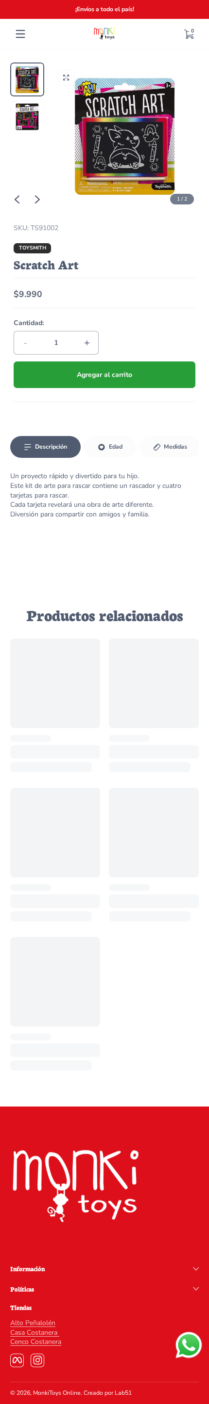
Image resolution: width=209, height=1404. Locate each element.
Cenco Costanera (35, 1341)
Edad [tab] (115, 447)
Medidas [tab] (175, 447)
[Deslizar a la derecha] (37, 199)
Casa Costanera (34, 1332)
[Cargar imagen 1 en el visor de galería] (27, 79)
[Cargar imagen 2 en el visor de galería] (27, 117)
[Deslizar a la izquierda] (17, 199)
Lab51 (123, 1393)
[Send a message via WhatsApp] (189, 1345)
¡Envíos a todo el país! (104, 9)
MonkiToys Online (57, 1393)
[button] (188, 33)
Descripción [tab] (51, 447)
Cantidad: (29, 323)
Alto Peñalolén (32, 1322)
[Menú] (20, 34)
